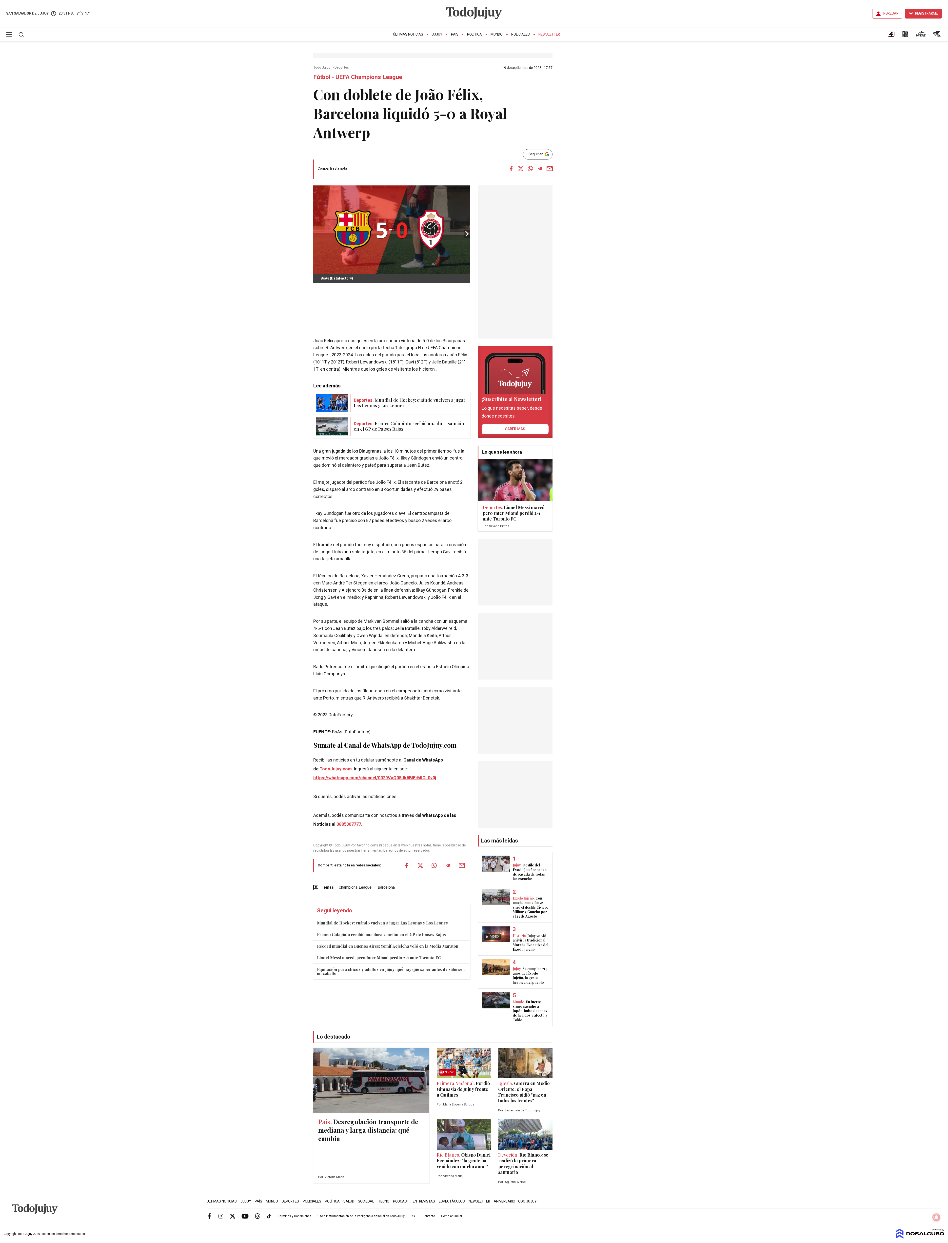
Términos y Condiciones (294, 1216)
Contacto (428, 1216)
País (454, 34)
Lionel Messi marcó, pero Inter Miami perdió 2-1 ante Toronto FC (379, 957)
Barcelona (386, 887)
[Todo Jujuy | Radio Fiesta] (937, 36)
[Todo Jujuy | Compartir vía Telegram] (540, 169)
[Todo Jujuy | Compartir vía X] (521, 169)
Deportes (342, 67)
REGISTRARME (926, 13)
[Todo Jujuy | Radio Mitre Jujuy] (921, 36)
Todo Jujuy (322, 67)
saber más (515, 429)
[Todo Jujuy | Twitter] (232, 1216)
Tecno (383, 1201)
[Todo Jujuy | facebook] (209, 1216)
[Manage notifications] (936, 1217)
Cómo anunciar (451, 1216)
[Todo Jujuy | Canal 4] (891, 36)
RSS (413, 1216)
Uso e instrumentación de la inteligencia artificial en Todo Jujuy (361, 1216)
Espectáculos (452, 1201)
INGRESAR (890, 13)
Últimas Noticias (408, 34)
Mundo (497, 34)
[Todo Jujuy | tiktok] (269, 1216)
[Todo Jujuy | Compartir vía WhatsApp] (530, 169)
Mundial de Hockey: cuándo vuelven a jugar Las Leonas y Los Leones (382, 922)
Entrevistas (424, 1201)
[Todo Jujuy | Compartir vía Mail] (550, 169)
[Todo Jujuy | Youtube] (245, 1216)
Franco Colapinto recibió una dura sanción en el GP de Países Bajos (381, 934)
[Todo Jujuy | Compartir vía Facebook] (511, 169)
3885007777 (348, 824)
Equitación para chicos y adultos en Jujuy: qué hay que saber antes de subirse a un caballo (391, 971)
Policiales (520, 34)
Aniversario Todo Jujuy (515, 1201)
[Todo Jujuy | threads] (257, 1216)
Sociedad (366, 1201)
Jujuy (437, 34)
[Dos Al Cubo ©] (920, 1237)
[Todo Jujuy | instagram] (221, 1216)
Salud (348, 1201)
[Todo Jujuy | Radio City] (905, 36)
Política (474, 34)
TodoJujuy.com (335, 769)
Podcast (401, 1201)
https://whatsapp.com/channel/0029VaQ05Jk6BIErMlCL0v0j (374, 778)
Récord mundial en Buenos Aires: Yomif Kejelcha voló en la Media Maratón (387, 946)
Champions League (355, 887)
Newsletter (549, 34)
